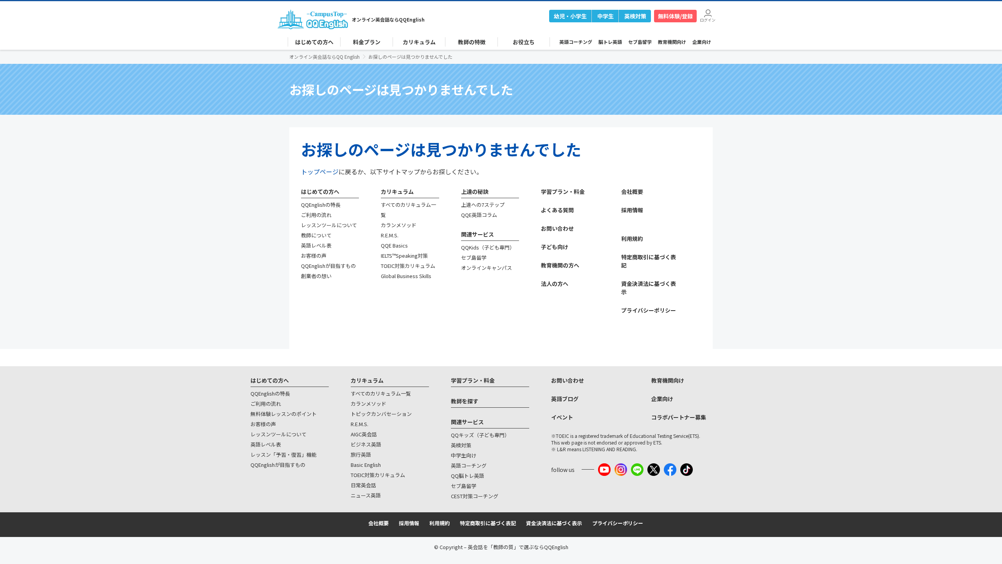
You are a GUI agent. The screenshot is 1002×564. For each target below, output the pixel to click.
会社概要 (632, 191)
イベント (562, 417)
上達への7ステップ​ (483, 204)
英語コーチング (575, 41)
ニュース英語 (366, 495)
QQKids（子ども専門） (488, 247)
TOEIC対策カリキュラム (408, 265)
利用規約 (632, 238)
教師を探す (464, 401)
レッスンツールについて (329, 225)
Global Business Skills (406, 276)
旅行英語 (361, 454)
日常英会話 (363, 485)
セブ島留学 (640, 41)
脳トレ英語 (610, 41)
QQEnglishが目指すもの (328, 265)
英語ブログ (564, 399)
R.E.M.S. (389, 235)
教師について (316, 235)
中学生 (605, 16)
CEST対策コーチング (474, 496)
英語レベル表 (316, 245)
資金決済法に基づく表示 (554, 523)
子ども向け (554, 247)
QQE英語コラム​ (479, 215)
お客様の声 (313, 255)
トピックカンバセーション (381, 414)
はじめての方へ (320, 191)
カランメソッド (398, 225)
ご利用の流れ (316, 215)
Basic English (366, 464)
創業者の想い (316, 276)
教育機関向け (672, 41)
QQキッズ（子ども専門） (480, 435)
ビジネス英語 (366, 444)
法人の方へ (554, 283)
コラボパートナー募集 (678, 417)
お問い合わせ (557, 228)
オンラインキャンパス (486, 267)
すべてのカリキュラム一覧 (381, 393)
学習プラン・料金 (563, 191)
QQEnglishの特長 (321, 204)
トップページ (320, 171)
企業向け (701, 41)
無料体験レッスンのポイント (283, 414)
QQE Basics (394, 245)
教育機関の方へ (560, 265)
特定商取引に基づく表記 (488, 523)
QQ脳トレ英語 (467, 475)
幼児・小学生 (570, 16)
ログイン (707, 19)
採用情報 (632, 210)
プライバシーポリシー (648, 310)
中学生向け (463, 455)
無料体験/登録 (675, 16)
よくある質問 (557, 210)
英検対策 (635, 16)
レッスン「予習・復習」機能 (283, 454)
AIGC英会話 (364, 434)
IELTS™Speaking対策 (404, 255)
